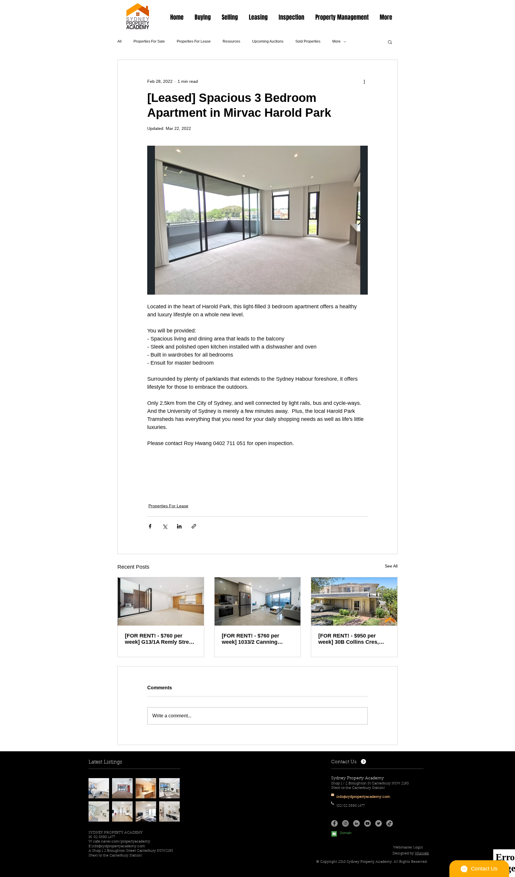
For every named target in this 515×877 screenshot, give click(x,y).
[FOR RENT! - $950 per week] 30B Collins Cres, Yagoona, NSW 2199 (348, 639)
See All (391, 566)
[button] (202, 17)
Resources (231, 41)
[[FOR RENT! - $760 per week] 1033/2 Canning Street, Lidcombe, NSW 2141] (258, 601)
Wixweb (422, 853)
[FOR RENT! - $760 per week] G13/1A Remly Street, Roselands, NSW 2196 (160, 639)
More (336, 41)
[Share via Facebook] (150, 526)
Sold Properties (307, 41)
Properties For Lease (194, 41)
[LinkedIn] (356, 823)
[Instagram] (345, 823)
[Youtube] (367, 823)
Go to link (99, 783)
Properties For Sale (149, 41)
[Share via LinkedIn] (179, 526)
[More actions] (364, 81)
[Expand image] (257, 220)
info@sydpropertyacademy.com (118, 846)
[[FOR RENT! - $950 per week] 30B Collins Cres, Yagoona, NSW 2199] (354, 601)
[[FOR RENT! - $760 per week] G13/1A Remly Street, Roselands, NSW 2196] (161, 601)
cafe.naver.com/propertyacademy (121, 841)
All (119, 41)
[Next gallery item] (360, 220)
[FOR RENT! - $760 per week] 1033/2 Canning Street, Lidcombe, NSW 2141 (251, 639)
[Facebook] (334, 823)
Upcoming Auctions (267, 41)
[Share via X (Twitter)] (164, 526)
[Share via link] (194, 526)
